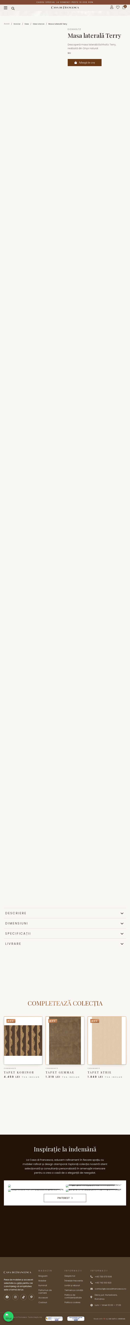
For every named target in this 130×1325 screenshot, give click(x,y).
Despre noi (69, 1276)
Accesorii (43, 1297)
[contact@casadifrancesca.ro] (91, 1289)
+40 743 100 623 (103, 1282)
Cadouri (42, 1302)
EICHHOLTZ (74, 29)
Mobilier (17, 24)
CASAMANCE (10, 1068)
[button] (65, 913)
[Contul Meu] (111, 7)
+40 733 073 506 (103, 1276)
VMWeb (121, 1319)
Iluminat (42, 1285)
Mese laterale (38, 24)
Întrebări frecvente (73, 1280)
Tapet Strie (100, 1072)
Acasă (6, 24)
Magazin (43, 1276)
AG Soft (112, 1319)
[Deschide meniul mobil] (5, 7)
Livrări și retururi (72, 1285)
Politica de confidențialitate (73, 1296)
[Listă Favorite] (118, 8)
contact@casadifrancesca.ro (110, 1288)
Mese (27, 24)
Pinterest (64, 1198)
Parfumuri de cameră (45, 1291)
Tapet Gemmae (60, 1072)
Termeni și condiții (73, 1290)
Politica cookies (72, 1302)
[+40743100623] (91, 1276)
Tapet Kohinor (19, 1072)
